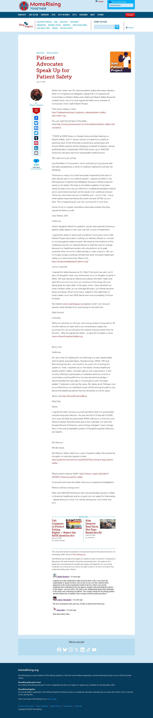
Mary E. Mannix (36, 105)
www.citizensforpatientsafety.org (67, 336)
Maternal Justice (54, 25)
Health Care (40, 53)
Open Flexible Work (80, 25)
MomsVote (22, 15)
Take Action (33, 15)
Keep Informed (64, 15)
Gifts (75, 15)
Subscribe (78, 706)
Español (101, 15)
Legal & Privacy (55, 706)
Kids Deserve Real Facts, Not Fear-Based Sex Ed (93, 526)
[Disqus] (83, 602)
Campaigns (45, 15)
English (101, 1)
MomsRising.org (41, 6)
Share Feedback (42, 706)
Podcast (55, 28)
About (92, 15)
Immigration (41, 25)
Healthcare (74, 22)
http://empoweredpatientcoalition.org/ (70, 261)
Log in (131, 28)
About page (52, 699)
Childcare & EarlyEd (44, 22)
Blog (53, 15)
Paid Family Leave (43, 28)
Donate (130, 15)
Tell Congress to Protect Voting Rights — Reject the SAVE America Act (64, 528)
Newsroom (83, 15)
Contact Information (26, 706)
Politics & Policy (66, 28)
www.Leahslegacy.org (73, 304)
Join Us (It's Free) (119, 2)
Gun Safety (64, 22)
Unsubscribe (68, 706)
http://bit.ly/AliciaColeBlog (74, 396)
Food (56, 22)
